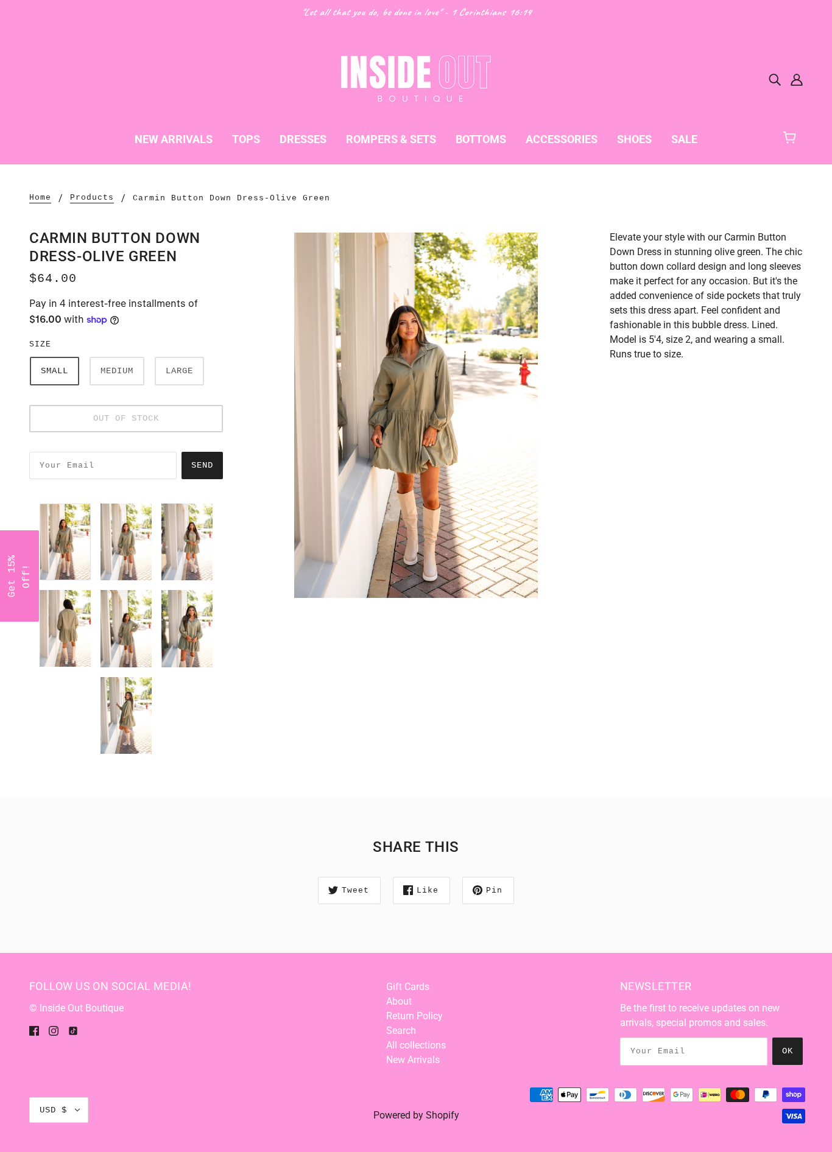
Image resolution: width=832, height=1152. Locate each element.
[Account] (797, 79)
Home (40, 198)
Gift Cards (407, 986)
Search (401, 1030)
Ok (787, 1051)
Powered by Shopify (416, 1115)
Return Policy (414, 1016)
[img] (775, 79)
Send (202, 465)
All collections (416, 1045)
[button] (19, 576)
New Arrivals (413, 1060)
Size (40, 344)
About (399, 1001)
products (92, 198)
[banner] (416, 78)
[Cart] (795, 136)
